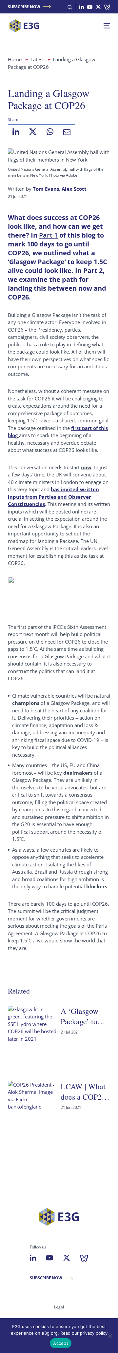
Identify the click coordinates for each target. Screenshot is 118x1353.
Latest (37, 59)
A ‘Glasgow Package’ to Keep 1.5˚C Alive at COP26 (79, 1016)
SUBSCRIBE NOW (24, 7)
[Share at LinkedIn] (15, 131)
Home (15, 59)
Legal (59, 1307)
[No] (110, 1335)
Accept (60, 1343)
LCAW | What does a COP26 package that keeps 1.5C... (83, 1091)
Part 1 (48, 235)
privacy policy (94, 1333)
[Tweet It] (32, 131)
